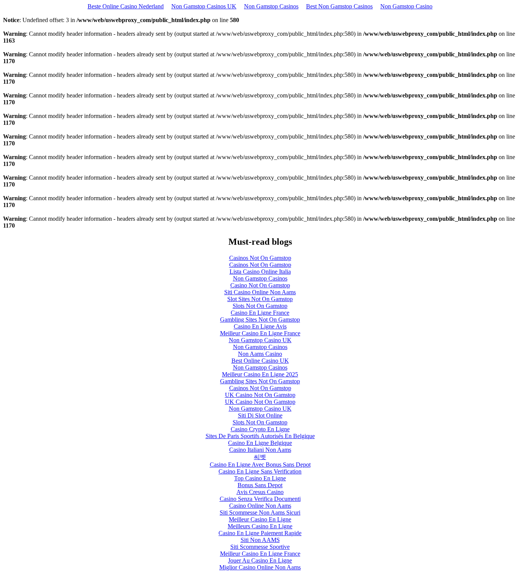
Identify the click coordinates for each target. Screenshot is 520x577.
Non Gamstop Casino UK (260, 340)
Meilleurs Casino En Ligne (260, 526)
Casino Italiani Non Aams (260, 449)
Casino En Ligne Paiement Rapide (260, 533)
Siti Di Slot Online (260, 415)
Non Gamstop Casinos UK (203, 6)
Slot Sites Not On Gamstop (260, 299)
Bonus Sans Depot (260, 485)
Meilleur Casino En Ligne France (260, 333)
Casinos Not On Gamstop (260, 258)
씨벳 (260, 457)
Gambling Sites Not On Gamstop (260, 319)
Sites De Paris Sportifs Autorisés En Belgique (260, 436)
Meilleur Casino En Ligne (260, 519)
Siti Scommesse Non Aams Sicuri (260, 512)
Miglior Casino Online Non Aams (260, 567)
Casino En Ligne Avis (260, 326)
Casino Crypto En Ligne (260, 429)
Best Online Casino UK (260, 360)
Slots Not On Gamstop (260, 306)
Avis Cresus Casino (260, 492)
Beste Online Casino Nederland (126, 6)
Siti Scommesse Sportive (260, 547)
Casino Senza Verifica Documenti (260, 499)
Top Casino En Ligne (260, 478)
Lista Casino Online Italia (260, 271)
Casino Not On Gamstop (260, 285)
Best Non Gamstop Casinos (339, 6)
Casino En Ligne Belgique (260, 443)
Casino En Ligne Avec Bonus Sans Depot (260, 464)
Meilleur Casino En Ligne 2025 (260, 374)
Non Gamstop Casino (406, 6)
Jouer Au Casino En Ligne (260, 560)
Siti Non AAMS (260, 540)
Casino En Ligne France (260, 312)
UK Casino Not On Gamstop (260, 395)
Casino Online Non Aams (260, 505)
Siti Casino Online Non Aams (260, 292)
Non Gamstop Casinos (271, 6)
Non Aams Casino (260, 354)
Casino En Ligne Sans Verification (260, 471)
